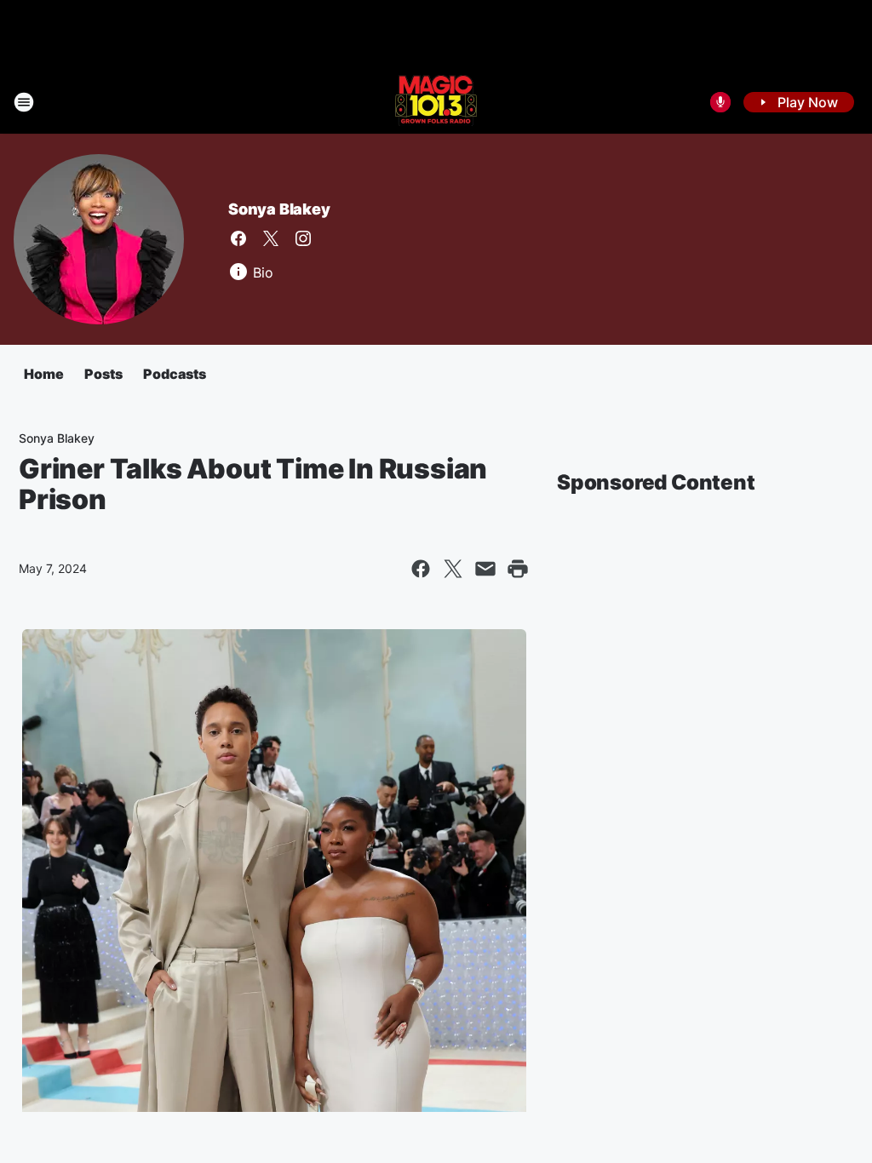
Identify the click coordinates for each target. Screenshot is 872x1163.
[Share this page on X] (453, 569)
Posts (103, 373)
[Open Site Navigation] (24, 102)
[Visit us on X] (271, 238)
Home (44, 373)
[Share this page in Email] (485, 569)
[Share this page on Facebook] (421, 569)
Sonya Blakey (279, 209)
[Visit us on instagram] (303, 238)
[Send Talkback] (720, 102)
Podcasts (174, 373)
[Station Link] (436, 102)
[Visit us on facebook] (238, 238)
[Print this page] (518, 569)
